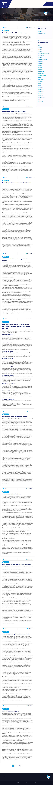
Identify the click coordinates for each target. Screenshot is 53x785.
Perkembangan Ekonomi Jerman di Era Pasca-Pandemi (16, 183)
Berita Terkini (6, 30)
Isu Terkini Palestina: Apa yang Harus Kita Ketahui (15, 324)
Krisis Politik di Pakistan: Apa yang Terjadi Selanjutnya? (16, 565)
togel (39, 99)
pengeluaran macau (41, 97)
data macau (40, 65)
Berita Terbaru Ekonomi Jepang (10, 711)
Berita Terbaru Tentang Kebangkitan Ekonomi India (16, 634)
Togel (39, 45)
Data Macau (40, 31)
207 (19, 765)
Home (26, 14)
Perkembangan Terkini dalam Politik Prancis (14, 111)
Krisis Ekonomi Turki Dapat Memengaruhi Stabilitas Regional (16, 260)
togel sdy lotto (40, 101)
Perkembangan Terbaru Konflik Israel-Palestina (14, 417)
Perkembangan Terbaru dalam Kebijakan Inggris (15, 33)
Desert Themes (35, 782)
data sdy (39, 83)
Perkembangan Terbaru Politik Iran (11, 494)
